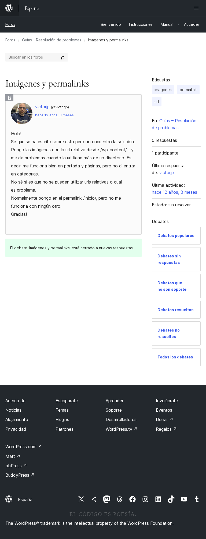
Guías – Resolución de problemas (51, 40)
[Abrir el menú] (197, 8)
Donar (164, 419)
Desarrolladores (121, 419)
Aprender (114, 400)
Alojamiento (16, 419)
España (25, 499)
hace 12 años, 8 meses (54, 115)
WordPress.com (23, 446)
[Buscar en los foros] (62, 57)
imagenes (163, 89)
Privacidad (15, 429)
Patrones (64, 429)
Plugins (62, 419)
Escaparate (67, 400)
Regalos (166, 429)
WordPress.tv (122, 429)
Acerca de (15, 400)
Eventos (164, 410)
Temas (62, 410)
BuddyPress (20, 475)
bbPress (16, 465)
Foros (10, 24)
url (156, 101)
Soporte (114, 410)
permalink (188, 89)
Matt (12, 456)
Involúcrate (167, 400)
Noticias (13, 410)
